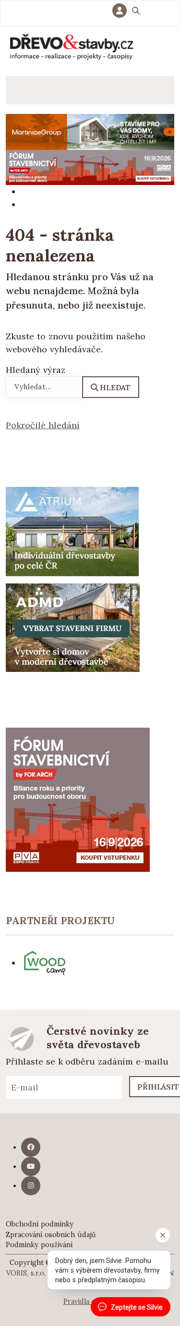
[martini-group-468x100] (90, 130)
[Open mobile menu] (20, 90)
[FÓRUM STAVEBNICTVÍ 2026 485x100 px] (90, 166)
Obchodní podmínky (39, 1224)
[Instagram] (30, 1185)
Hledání (136, 12)
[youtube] (30, 1166)
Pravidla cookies (90, 1301)
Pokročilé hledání (43, 425)
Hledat (115, 387)
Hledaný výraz (35, 369)
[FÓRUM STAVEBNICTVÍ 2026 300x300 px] (78, 799)
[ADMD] (73, 626)
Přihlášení (122, 10)
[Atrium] (72, 530)
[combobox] (44, 387)
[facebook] (30, 1147)
